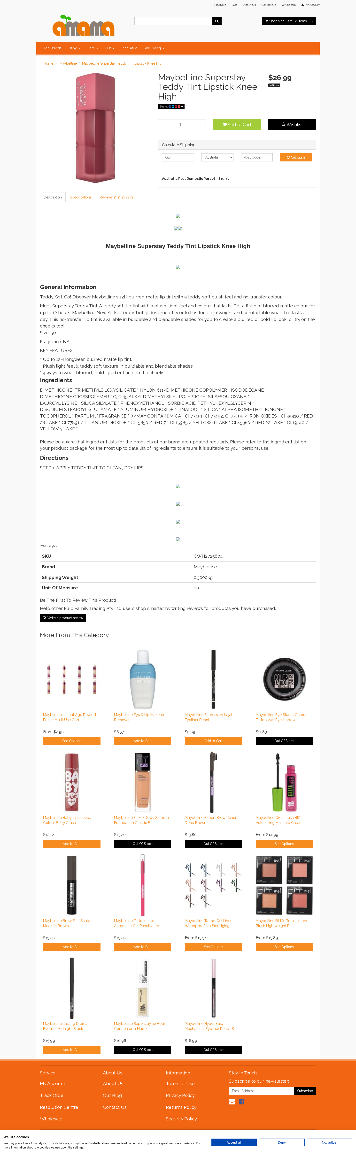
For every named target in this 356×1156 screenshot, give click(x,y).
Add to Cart (239, 124)
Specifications (81, 197)
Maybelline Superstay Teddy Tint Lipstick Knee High (122, 63)
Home (48, 63)
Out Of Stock (284, 741)
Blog (235, 5)
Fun (108, 48)
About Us (249, 5)
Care (91, 48)
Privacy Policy (180, 1095)
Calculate (297, 157)
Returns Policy (181, 1107)
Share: (164, 106)
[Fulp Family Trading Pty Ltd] (83, 24)
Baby (73, 48)
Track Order (52, 1095)
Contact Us (269, 5)
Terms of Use (180, 1083)
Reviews (107, 197)
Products (220, 5)
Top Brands (53, 48)
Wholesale (289, 5)
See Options (71, 741)
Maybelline (68, 63)
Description (53, 197)
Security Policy (181, 1118)
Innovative (129, 48)
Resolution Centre (59, 1107)
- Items (288, 21)
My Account (52, 1083)
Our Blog (112, 1095)
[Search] (217, 21)
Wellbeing (153, 48)
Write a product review (64, 618)
